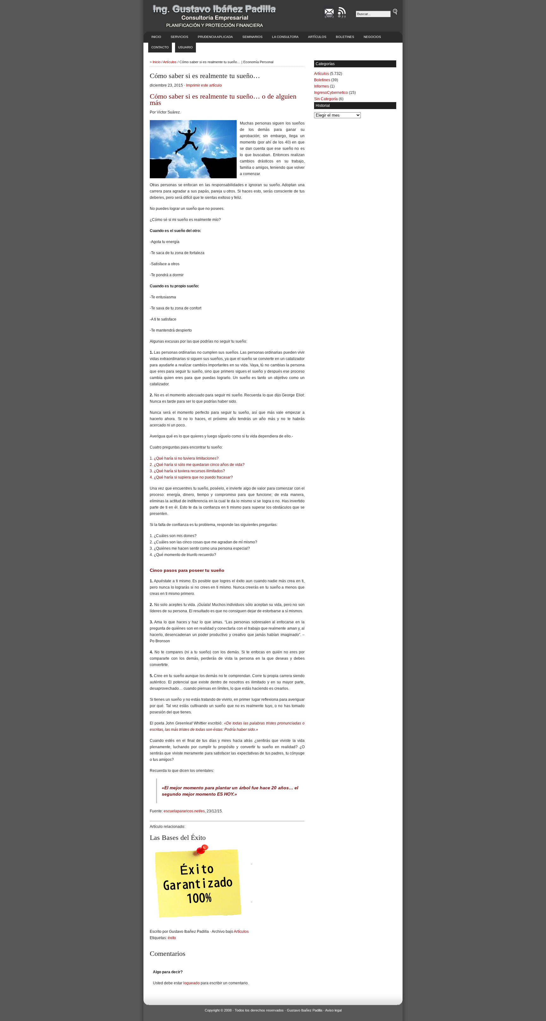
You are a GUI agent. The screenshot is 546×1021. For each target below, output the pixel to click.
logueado (191, 983)
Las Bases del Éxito (178, 837)
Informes (321, 86)
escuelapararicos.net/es (184, 811)
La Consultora (285, 37)
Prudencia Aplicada (215, 37)
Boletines (345, 37)
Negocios (372, 37)
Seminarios (252, 37)
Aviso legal (333, 1010)
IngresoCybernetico (331, 92)
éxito (172, 938)
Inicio (156, 37)
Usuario (185, 47)
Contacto (160, 47)
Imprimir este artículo (204, 85)
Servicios (179, 37)
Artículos (317, 37)
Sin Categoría (326, 99)
